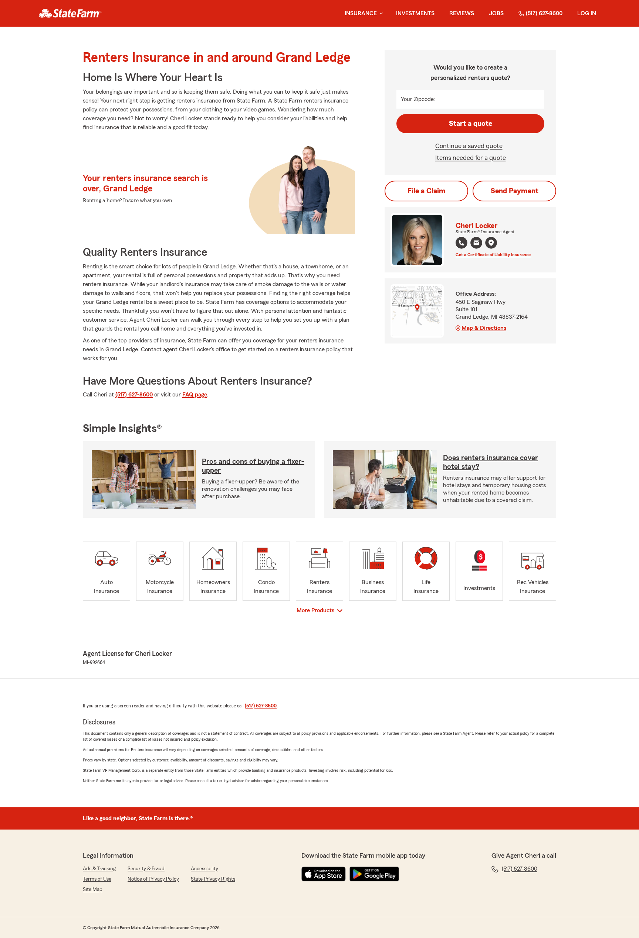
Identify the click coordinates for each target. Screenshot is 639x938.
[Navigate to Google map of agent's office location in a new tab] (491, 243)
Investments (415, 13)
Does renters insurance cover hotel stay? (490, 462)
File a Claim (427, 191)
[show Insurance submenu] (380, 13)
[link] (70, 13)
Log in (586, 13)
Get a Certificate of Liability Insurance (493, 254)
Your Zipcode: (418, 99)
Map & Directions (484, 328)
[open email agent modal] (476, 244)
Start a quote (470, 123)
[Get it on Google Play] (374, 874)
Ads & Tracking (99, 868)
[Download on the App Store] (323, 874)
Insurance (361, 13)
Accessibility (204, 868)
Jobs (496, 13)
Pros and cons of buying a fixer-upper (253, 466)
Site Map (92, 889)
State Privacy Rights (213, 879)
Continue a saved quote (469, 146)
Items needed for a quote (470, 157)
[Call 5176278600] (461, 243)
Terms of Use (97, 879)
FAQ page (194, 395)
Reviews (461, 13)
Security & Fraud (146, 868)
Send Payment (514, 191)
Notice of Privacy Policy (153, 879)
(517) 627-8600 (544, 13)
